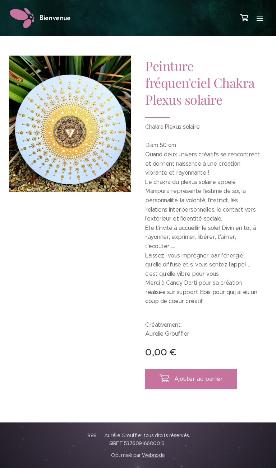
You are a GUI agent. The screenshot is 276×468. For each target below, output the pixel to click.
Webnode (153, 455)
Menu (260, 18)
